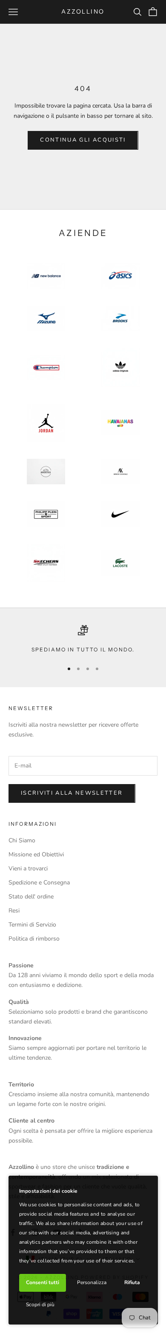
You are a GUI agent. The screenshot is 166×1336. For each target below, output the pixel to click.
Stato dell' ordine (31, 897)
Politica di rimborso (34, 939)
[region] (83, 639)
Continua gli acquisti (83, 140)
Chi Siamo (22, 840)
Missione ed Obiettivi (36, 854)
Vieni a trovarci (28, 868)
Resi (14, 911)
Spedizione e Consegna (39, 882)
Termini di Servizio (32, 925)
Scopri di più (40, 1304)
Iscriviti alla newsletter (72, 793)
